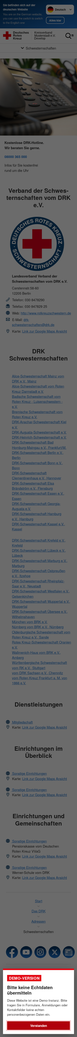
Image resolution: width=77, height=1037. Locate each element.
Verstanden (38, 1025)
